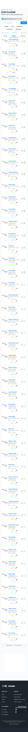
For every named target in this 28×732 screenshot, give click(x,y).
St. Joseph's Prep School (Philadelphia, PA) (13, 236)
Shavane (13, 319)
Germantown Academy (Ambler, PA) (13, 151)
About (3, 694)
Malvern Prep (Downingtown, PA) (12, 539)
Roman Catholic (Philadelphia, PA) (12, 382)
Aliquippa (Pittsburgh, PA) (14, 515)
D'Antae (12, 330)
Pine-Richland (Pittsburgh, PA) (11, 54)
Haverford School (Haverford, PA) (12, 551)
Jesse (11, 621)
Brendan (13, 501)
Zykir (13, 525)
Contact (3, 701)
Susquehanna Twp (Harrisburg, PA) (12, 406)
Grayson (13, 39)
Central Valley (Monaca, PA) (13, 503)
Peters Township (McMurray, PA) (12, 394)
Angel (12, 355)
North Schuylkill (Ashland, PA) (14, 419)
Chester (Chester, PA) (13, 587)
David (11, 258)
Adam (11, 184)
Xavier (12, 149)
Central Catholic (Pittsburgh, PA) (11, 272)
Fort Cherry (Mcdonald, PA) (13, 248)
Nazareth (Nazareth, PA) (13, 139)
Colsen (12, 561)
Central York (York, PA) (13, 454)
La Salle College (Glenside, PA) (14, 41)
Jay (12, 51)
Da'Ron (13, 295)
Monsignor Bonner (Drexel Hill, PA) (12, 611)
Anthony (12, 221)
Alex (11, 233)
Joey (11, 64)
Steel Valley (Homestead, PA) (13, 297)
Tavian (12, 161)
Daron (11, 586)
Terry (12, 88)
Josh (11, 404)
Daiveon (12, 513)
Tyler (11, 197)
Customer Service (18, 694)
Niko (11, 574)
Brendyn (12, 453)
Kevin (11, 76)
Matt (10, 246)
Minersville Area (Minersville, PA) (12, 127)
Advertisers (4, 697)
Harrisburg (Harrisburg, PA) (13, 78)
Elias (11, 429)
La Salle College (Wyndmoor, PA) (12, 345)
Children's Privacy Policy (19, 699)
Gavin (12, 209)
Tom (12, 489)
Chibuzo (12, 608)
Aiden (11, 416)
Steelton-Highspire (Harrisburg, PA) (12, 357)
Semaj (11, 380)
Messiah (13, 172)
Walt (11, 307)
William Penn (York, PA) (13, 321)
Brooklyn (12, 597)
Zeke (11, 464)
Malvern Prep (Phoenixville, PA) (12, 103)
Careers (3, 699)
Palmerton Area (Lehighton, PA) (11, 115)
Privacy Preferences (14, 723)
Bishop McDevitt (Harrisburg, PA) (12, 479)
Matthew (12, 549)
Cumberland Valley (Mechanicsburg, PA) (13, 199)
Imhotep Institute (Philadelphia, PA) (12, 623)
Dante (11, 125)
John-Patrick (13, 343)
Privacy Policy (17, 697)
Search (23, 22)
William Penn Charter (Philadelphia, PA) (13, 491)
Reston (12, 367)
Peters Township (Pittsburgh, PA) (12, 370)
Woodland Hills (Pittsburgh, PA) (11, 527)
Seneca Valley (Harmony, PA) (13, 187)
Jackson (11, 101)
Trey (11, 633)
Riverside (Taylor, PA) (13, 162)
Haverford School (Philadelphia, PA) (12, 309)
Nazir (13, 477)
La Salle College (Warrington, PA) (12, 211)
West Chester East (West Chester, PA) (13, 285)
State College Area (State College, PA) (13, 333)
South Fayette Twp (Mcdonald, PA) (12, 223)
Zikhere (12, 441)
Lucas (12, 392)
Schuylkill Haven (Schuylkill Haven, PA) (13, 576)
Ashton (11, 270)
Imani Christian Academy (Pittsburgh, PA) (14, 260)
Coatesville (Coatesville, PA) (13, 91)
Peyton (12, 137)
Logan (12, 113)
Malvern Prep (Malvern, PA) (13, 467)
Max (12, 537)
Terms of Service (18, 701)
